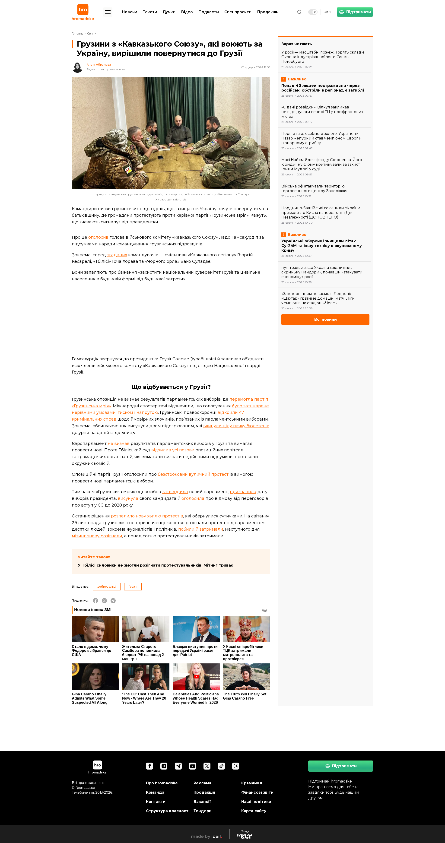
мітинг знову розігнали (97, 536)
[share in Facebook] (95, 600)
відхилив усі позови (172, 450)
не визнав (119, 443)
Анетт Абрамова (99, 64)
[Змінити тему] (313, 12)
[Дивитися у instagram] (163, 766)
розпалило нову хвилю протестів (147, 516)
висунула (128, 498)
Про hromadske (162, 783)
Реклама (202, 783)
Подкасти (208, 12)
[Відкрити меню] (107, 12)
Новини (129, 12)
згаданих (117, 254)
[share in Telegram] (113, 600)
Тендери (203, 811)
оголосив (98, 237)
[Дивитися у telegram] (178, 766)
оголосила (192, 498)
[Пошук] (299, 12)
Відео (187, 12)
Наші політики (256, 801)
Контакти (155, 801)
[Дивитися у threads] (235, 766)
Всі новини (325, 319)
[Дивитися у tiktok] (221, 766)
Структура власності (168, 811)
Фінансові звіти (257, 792)
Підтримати (358, 12)
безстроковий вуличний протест (193, 474)
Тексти (150, 12)
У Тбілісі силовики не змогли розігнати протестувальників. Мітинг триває (155, 565)
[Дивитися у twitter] (206, 766)
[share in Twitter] (104, 600)
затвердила (175, 491)
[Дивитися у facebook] (149, 766)
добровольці (106, 586)
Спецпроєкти (237, 12)
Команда (155, 792)
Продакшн (267, 12)
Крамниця (251, 783)
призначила (243, 491)
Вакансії (202, 801)
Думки (169, 12)
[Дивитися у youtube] (192, 766)
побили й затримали (200, 529)
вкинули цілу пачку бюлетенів (236, 425)
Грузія (133, 586)
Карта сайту (253, 811)
